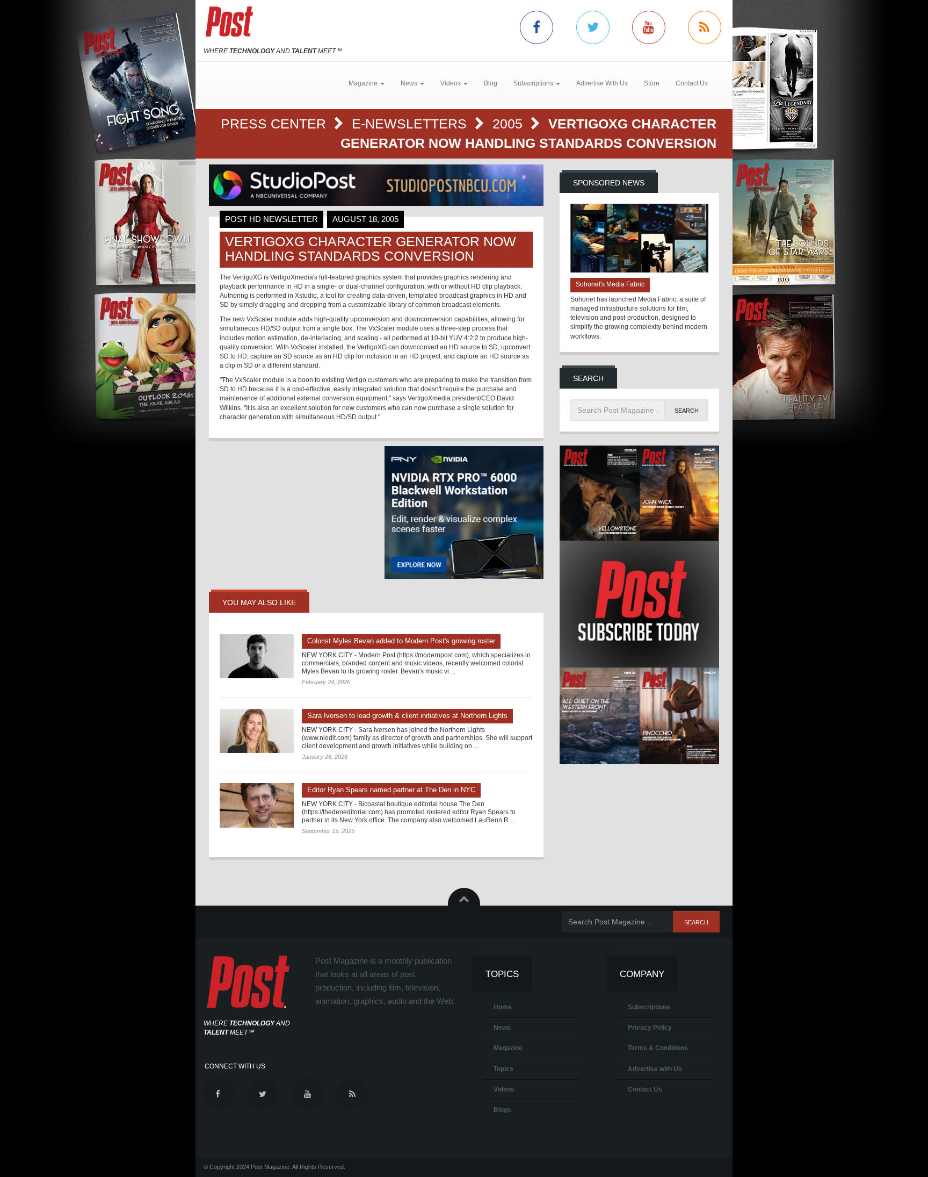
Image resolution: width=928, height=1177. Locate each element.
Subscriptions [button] (534, 83)
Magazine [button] (364, 83)
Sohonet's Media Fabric (610, 284)
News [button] (410, 83)
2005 (509, 123)
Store (651, 83)
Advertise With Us (602, 83)
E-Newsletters (411, 123)
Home (503, 1007)
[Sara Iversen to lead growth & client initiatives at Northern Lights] (257, 731)
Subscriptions (649, 1007)
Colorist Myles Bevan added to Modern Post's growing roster (401, 641)
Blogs (502, 1110)
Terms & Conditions (658, 1048)
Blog (490, 83)
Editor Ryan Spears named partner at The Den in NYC (391, 790)
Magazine (508, 1048)
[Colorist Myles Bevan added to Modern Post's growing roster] (257, 656)
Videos (504, 1089)
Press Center (275, 123)
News (502, 1027)
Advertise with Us (655, 1069)
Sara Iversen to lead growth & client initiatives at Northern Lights (407, 716)
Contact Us (692, 83)
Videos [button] (451, 83)
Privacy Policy (650, 1027)
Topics (503, 1069)
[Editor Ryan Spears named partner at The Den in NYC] (257, 805)
